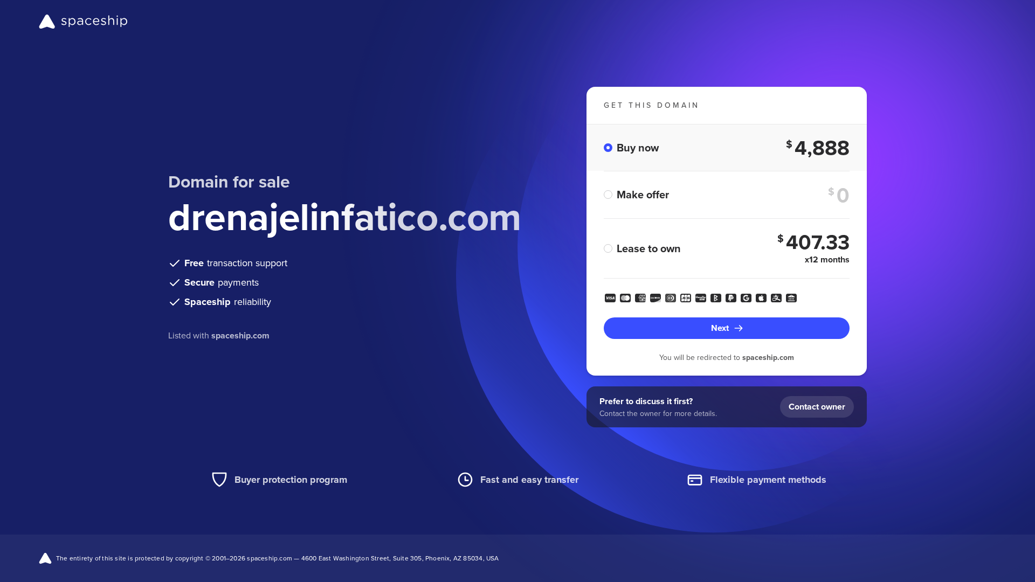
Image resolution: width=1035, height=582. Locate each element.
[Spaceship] (83, 21)
